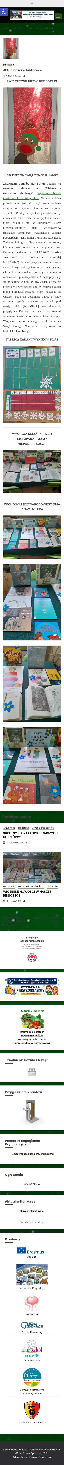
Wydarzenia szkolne (43, 827)
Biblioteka (8, 64)
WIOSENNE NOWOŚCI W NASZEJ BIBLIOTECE (27, 893)
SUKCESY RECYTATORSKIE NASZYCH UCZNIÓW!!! (30, 835)
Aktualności (9, 827)
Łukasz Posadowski (40, 1456)
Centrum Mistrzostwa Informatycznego (32, 1391)
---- (28, 75)
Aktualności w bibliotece (31, 886)
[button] (4, 12)
